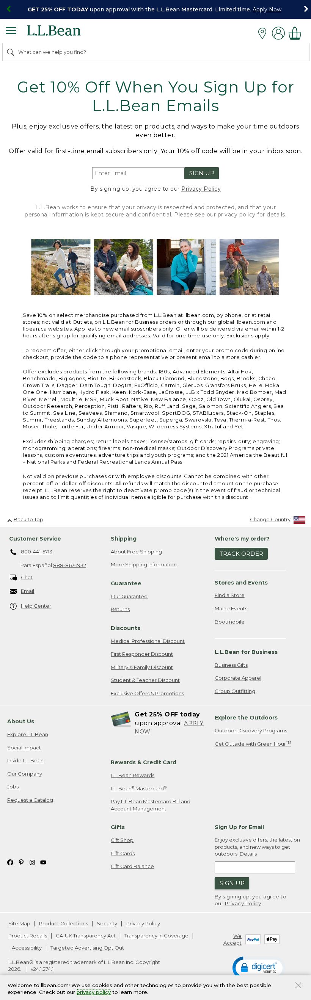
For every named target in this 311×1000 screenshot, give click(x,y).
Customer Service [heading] (35, 538)
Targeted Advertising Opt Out (87, 948)
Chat (27, 577)
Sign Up (201, 173)
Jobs (13, 787)
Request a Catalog (30, 800)
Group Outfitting (235, 691)
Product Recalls (27, 936)
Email (27, 591)
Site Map (19, 923)
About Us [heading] (20, 721)
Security (107, 923)
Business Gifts (231, 665)
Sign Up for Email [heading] (239, 827)
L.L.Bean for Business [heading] (246, 652)
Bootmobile (230, 622)
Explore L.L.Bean (27, 734)
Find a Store (230, 595)
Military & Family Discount (142, 667)
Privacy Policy (201, 188)
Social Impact (24, 748)
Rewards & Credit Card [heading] (143, 762)
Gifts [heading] (118, 827)
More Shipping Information (144, 564)
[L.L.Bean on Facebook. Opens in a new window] (10, 861)
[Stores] (264, 33)
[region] (155, 9)
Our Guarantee (129, 596)
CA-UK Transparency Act (86, 936)
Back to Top (28, 519)
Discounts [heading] (125, 628)
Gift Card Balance (132, 866)
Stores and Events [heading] (241, 582)
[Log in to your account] (278, 33)
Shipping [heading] (124, 538)
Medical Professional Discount (148, 641)
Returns (120, 609)
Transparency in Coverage (156, 936)
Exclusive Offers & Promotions (147, 693)
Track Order (241, 553)
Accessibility (27, 948)
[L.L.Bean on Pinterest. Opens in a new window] (21, 861)
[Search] (11, 51)
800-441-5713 (36, 552)
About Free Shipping (136, 552)
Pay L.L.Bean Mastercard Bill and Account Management (150, 805)
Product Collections (63, 923)
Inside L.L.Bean (25, 760)
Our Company (24, 774)
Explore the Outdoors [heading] (246, 717)
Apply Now (267, 9)
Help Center (36, 606)
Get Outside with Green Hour (253, 743)
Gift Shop (122, 840)
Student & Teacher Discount (145, 680)
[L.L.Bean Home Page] (64, 33)
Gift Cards (123, 853)
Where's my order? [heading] (242, 538)
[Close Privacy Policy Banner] (298, 986)
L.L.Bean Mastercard (138, 788)
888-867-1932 (69, 565)
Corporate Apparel (238, 678)
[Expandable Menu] (11, 31)
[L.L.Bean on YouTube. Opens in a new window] (43, 861)
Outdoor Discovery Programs (251, 730)
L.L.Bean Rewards (132, 775)
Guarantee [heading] (126, 583)
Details (248, 854)
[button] (259, 967)
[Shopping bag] (297, 33)
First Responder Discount (142, 654)
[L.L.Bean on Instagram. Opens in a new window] (32, 861)
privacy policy (237, 214)
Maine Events (231, 608)
